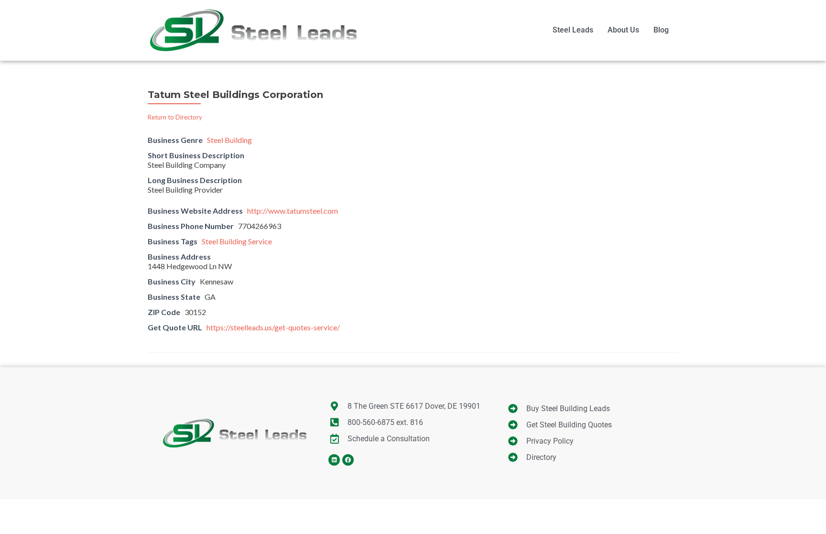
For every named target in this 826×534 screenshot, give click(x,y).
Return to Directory (175, 117)
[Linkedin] (334, 460)
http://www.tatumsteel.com (292, 210)
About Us (623, 29)
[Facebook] (348, 460)
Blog (661, 29)
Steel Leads (573, 29)
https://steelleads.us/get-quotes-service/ (273, 327)
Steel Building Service (237, 241)
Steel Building (229, 139)
